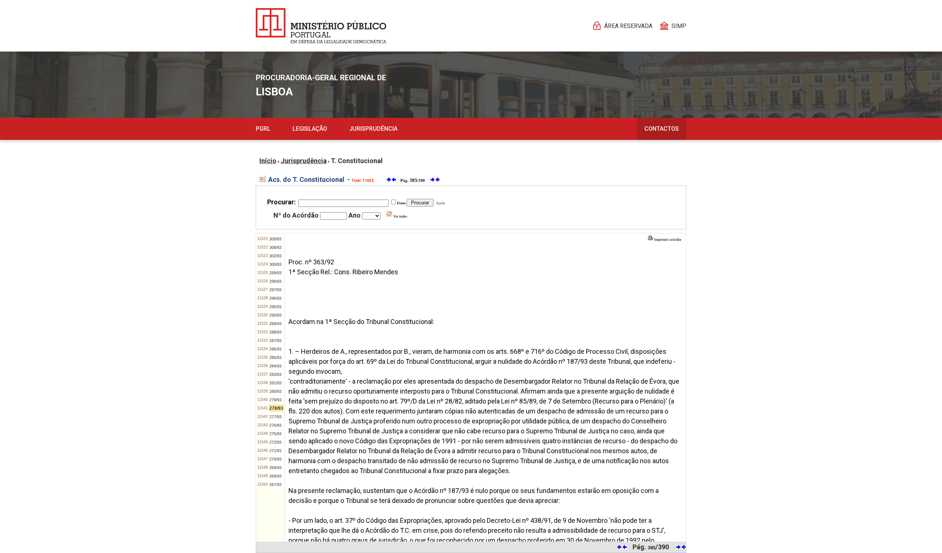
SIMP (679, 25)
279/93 (275, 400)
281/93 (275, 383)
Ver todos (400, 216)
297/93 (275, 290)
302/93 (275, 256)
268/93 (275, 476)
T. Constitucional (357, 161)
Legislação (310, 128)
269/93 (275, 467)
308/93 (275, 247)
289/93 (275, 323)
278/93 (276, 408)
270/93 (275, 459)
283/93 (275, 374)
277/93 (275, 417)
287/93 (275, 340)
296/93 (275, 298)
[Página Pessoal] (321, 25)
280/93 (275, 391)
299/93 (275, 273)
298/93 (275, 281)
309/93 (275, 239)
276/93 (275, 425)
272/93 (275, 442)
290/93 (275, 315)
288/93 (275, 332)
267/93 (275, 484)
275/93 (275, 434)
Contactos (661, 128)
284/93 (275, 366)
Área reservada (628, 25)
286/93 (275, 349)
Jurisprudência (373, 128)
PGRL (263, 128)
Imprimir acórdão (667, 240)
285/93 (275, 357)
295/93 (275, 306)
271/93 (275, 450)
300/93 (275, 264)
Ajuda (440, 203)
